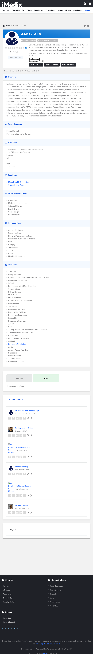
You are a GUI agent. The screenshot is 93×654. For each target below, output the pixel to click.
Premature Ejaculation (17, 344)
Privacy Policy (8, 598)
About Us (6, 590)
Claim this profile (16, 57)
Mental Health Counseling (48, 40)
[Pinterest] (18, 628)
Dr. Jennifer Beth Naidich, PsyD (27, 411)
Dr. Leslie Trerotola (23, 447)
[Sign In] (85, 3)
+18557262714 (36, 65)
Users (52, 598)
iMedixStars (54, 606)
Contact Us (7, 618)
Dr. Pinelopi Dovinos (23, 486)
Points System (55, 602)
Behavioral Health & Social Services (27, 414)
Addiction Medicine (22, 470)
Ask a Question (52, 65)
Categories (53, 594)
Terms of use (7, 594)
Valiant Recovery (21, 467)
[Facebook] (2, 628)
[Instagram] (5, 628)
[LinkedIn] (8, 628)
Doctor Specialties (56, 586)
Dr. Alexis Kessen (21, 505)
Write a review (68, 65)
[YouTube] (15, 628)
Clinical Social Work (28, 40)
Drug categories (55, 590)
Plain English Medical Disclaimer (48, 644)
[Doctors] (12, 4)
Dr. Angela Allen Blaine (24, 428)
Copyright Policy (9, 602)
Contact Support (9, 622)
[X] (11, 628)
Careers (6, 586)
